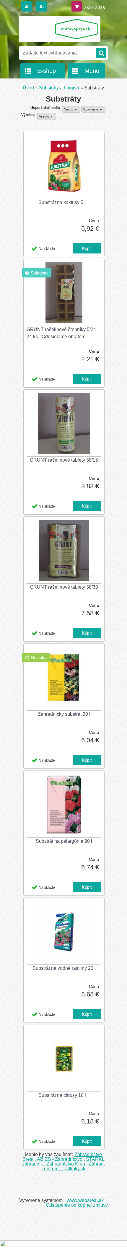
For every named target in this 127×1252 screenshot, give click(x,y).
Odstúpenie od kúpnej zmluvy (77, 1205)
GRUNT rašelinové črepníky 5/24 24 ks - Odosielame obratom (61, 333)
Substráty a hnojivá (59, 87)
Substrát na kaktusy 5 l (62, 202)
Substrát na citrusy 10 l (62, 1095)
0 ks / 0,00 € (94, 7)
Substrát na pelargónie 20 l (64, 841)
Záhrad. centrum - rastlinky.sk (73, 1166)
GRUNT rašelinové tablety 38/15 (64, 460)
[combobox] (71, 109)
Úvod (28, 87)
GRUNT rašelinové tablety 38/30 (64, 587)
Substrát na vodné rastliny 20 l (64, 968)
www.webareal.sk (85, 1200)
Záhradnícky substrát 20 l (64, 714)
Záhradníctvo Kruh (66, 1163)
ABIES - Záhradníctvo (60, 1159)
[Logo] (59, 29)
